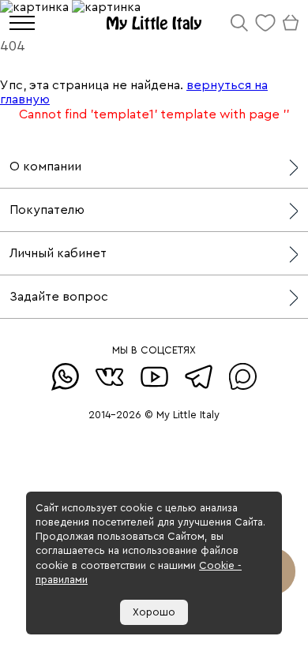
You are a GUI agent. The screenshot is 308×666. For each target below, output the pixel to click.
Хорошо (154, 612)
